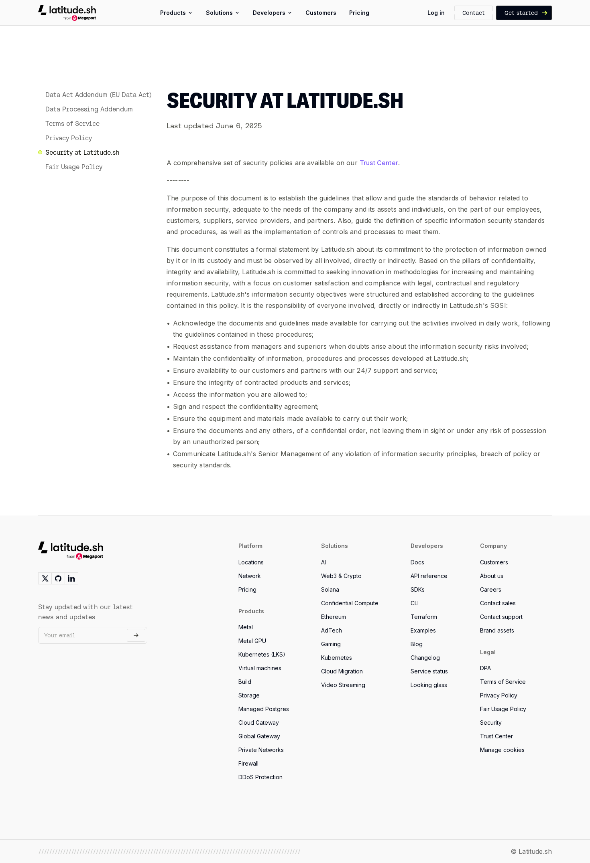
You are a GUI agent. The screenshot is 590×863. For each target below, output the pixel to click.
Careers (490, 589)
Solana (330, 589)
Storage (249, 695)
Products (173, 12)
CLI (415, 603)
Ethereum (333, 616)
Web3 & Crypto (341, 575)
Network (249, 575)
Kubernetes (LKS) (261, 654)
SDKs (418, 589)
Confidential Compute (349, 603)
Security (491, 722)
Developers (269, 12)
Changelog (425, 657)
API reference (429, 575)
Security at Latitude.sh (82, 152)
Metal (245, 627)
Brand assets (497, 630)
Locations (251, 562)
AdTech (331, 630)
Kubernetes (336, 657)
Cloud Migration (342, 671)
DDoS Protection (260, 777)
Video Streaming (343, 684)
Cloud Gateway (258, 722)
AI (323, 562)
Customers (320, 12)
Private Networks (261, 749)
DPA (485, 668)
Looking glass (429, 684)
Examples (423, 630)
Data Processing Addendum (89, 109)
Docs (417, 562)
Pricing (359, 12)
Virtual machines (259, 668)
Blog (417, 644)
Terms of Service (72, 123)
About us (491, 575)
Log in (436, 12)
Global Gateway (259, 736)
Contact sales (498, 603)
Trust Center (379, 163)
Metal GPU (252, 640)
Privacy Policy (68, 137)
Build (244, 681)
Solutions (219, 12)
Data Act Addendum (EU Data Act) (98, 94)
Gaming (331, 644)
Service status (429, 671)
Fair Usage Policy (73, 166)
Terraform (424, 616)
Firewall (248, 763)
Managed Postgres (263, 708)
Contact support (501, 616)
